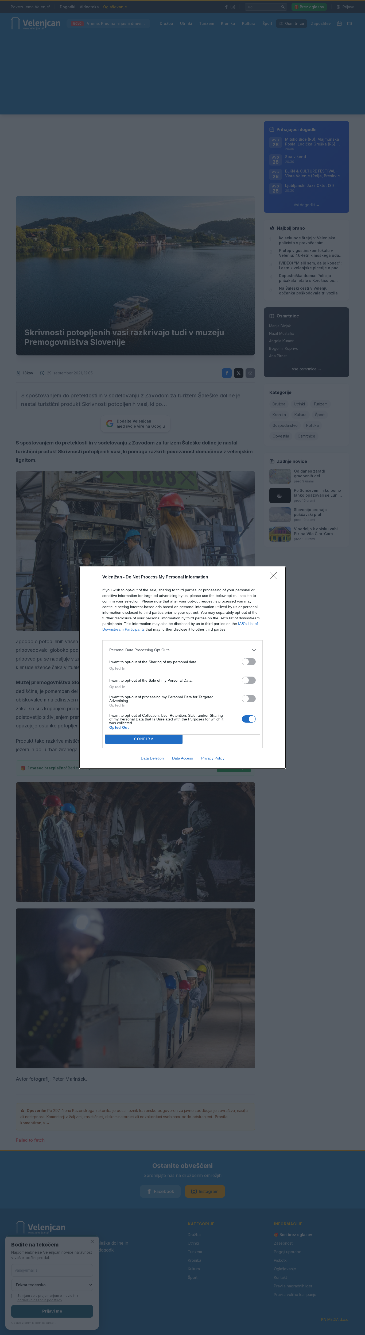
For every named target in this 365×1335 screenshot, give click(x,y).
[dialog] (182, 667)
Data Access (182, 758)
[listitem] (182, 650)
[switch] (249, 661)
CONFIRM (144, 739)
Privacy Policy (212, 758)
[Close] (275, 577)
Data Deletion (152, 758)
